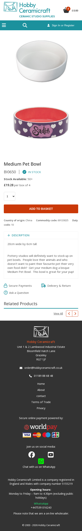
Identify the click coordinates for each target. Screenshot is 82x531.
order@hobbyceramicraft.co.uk (43, 368)
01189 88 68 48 (43, 376)
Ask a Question (18, 293)
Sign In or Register (62, 25)
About (41, 390)
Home (41, 384)
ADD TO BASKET (41, 208)
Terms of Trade (41, 402)
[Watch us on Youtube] (51, 456)
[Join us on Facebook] (31, 455)
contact (41, 396)
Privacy (41, 408)
